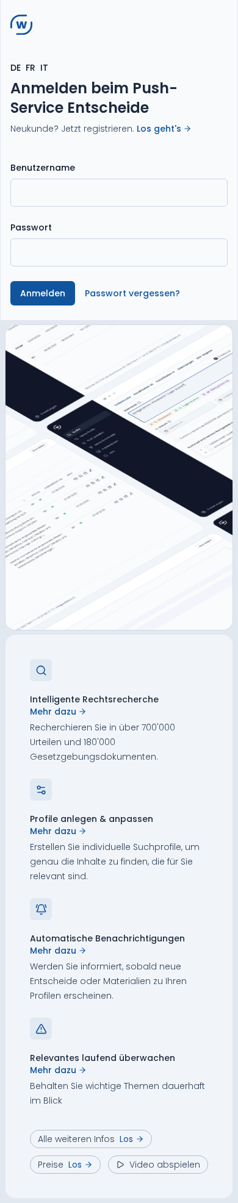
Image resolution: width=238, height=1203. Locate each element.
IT (44, 68)
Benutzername (42, 168)
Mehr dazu (53, 711)
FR (30, 68)
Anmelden (42, 293)
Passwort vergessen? (132, 293)
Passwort (31, 227)
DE (15, 68)
